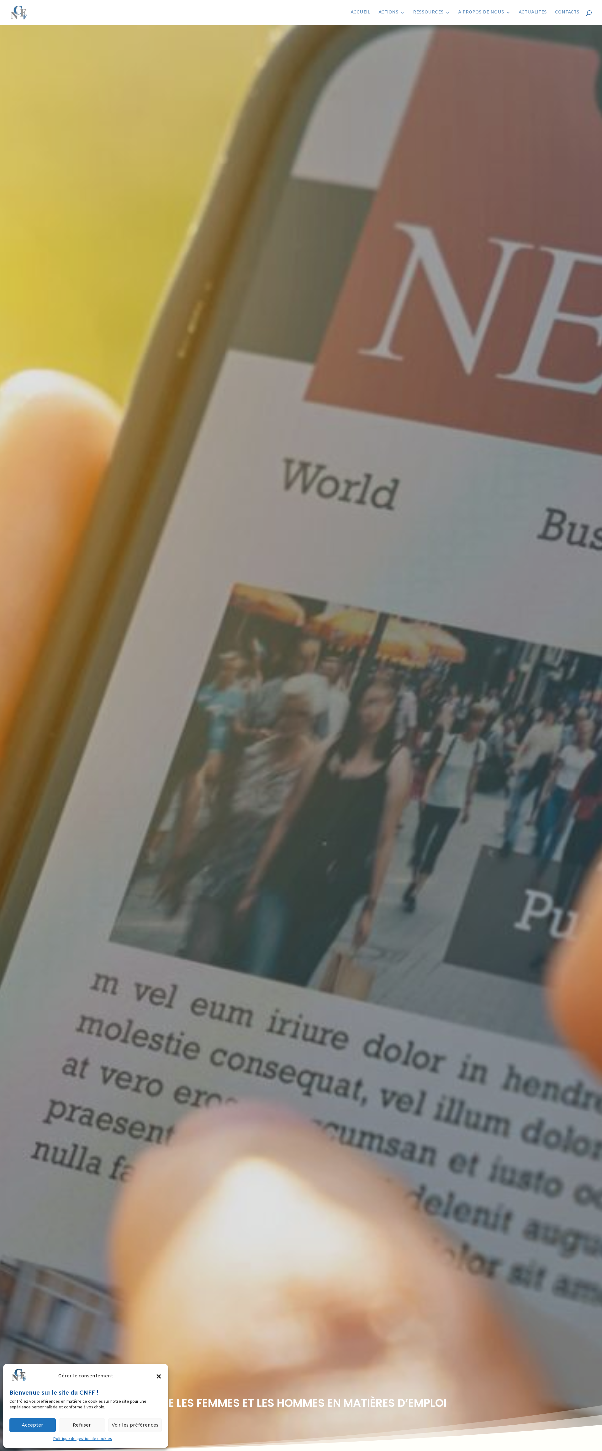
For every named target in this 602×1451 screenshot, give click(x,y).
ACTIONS (388, 12)
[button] (159, 1376)
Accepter (32, 1425)
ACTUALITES (533, 12)
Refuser (82, 1425)
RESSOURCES (428, 12)
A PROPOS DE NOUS (481, 12)
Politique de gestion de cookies (82, 1439)
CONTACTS (567, 12)
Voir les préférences (135, 1425)
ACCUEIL (360, 12)
